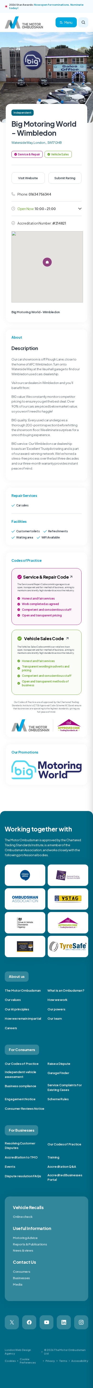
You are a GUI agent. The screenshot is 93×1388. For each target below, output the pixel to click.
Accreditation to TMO (21, 1157)
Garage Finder (58, 1073)
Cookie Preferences (28, 1361)
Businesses (21, 1278)
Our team (54, 1018)
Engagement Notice (20, 1099)
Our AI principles (17, 1009)
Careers (11, 1028)
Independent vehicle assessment (20, 1074)
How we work (57, 1000)
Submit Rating (64, 178)
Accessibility (79, 1360)
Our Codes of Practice (22, 1064)
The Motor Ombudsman (23, 990)
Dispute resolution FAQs (23, 1176)
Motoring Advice (25, 1238)
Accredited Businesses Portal (64, 1177)
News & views (23, 1250)
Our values (13, 1000)
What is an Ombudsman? (65, 990)
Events (10, 1166)
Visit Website (28, 178)
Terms (63, 1360)
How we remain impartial (23, 1018)
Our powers (56, 1009)
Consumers (21, 1271)
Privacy (50, 1360)
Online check (22, 1217)
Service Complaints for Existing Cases (64, 1087)
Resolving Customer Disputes (20, 1145)
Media (17, 1284)
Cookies (10, 1360)
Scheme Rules (58, 1099)
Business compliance (20, 1086)
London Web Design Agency (18, 1351)
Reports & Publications (30, 1244)
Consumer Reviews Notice (24, 1108)
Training (53, 1157)
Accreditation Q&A (61, 1166)
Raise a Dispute (58, 1064)
